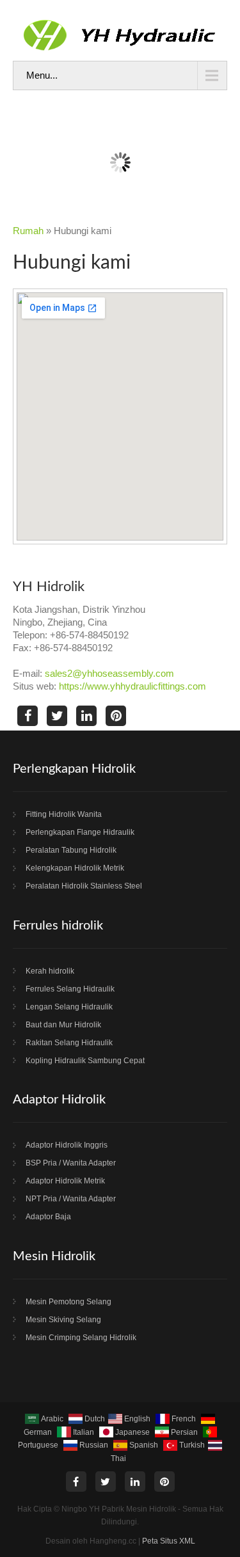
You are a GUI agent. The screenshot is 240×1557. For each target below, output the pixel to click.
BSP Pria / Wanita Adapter (71, 1162)
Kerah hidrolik (50, 971)
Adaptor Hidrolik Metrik (65, 1180)
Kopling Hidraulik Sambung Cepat (85, 1060)
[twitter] (57, 716)
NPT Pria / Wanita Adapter (71, 1198)
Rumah (28, 230)
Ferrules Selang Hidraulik (70, 988)
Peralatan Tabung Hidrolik (71, 850)
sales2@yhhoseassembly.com (109, 673)
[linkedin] (86, 716)
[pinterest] (116, 716)
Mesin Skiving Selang (63, 1319)
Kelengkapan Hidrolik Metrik (75, 868)
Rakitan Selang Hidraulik (69, 1042)
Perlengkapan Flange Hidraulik (80, 832)
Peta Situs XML (168, 1541)
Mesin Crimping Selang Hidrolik (81, 1337)
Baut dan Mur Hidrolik (63, 1024)
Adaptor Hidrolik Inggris (67, 1145)
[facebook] (27, 716)
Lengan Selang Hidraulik (69, 1006)
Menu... (42, 75)
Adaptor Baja (48, 1216)
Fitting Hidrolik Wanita (64, 814)
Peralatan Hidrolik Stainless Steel (84, 885)
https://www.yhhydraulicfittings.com (132, 686)
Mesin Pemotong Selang (68, 1301)
